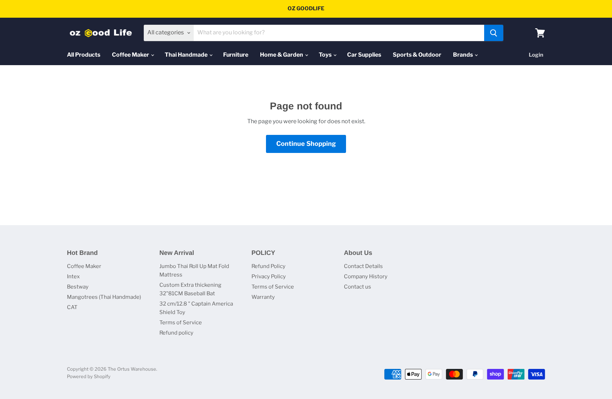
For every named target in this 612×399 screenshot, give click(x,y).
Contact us (357, 287)
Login (536, 55)
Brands (463, 54)
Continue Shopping (306, 143)
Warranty (263, 297)
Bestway (78, 287)
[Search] (493, 33)
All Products (83, 54)
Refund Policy (268, 266)
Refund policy (176, 333)
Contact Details (363, 266)
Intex (73, 276)
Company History (365, 276)
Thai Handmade (187, 54)
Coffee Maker (131, 54)
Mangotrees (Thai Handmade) (104, 297)
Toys (326, 54)
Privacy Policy (268, 276)
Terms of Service (180, 322)
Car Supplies (364, 54)
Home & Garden (282, 54)
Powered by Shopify (88, 376)
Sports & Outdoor (417, 54)
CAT (72, 307)
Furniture (235, 54)
